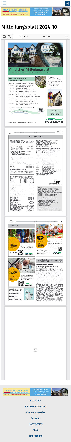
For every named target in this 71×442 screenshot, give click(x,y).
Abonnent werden (35, 412)
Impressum (35, 435)
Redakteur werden (35, 406)
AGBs (35, 429)
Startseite (35, 400)
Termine (35, 418)
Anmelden (67, 3)
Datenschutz (35, 424)
